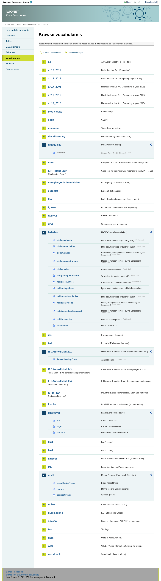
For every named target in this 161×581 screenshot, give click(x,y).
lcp (50, 467)
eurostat (53, 191)
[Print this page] (135, 2)
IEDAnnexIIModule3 (60, 369)
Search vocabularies (52, 53)
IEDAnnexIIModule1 (60, 351)
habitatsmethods (65, 303)
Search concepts (76, 53)
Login (129, 2)
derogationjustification (68, 275)
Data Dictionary (29, 24)
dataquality (54, 144)
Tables (9, 41)
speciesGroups (64, 495)
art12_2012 (54, 70)
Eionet (18, 24)
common (53, 128)
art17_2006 (54, 86)
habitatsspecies (64, 319)
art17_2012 (54, 95)
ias (50, 335)
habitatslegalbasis (65, 288)
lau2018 (52, 458)
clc (58, 420)
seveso (52, 521)
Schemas (10, 52)
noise (51, 504)
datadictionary (56, 136)
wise (50, 546)
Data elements (13, 47)
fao (50, 199)
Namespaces (12, 69)
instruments (62, 325)
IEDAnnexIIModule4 (60, 381)
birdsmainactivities (66, 246)
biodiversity (55, 111)
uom (50, 537)
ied (50, 343)
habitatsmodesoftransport (69, 311)
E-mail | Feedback (15, 571)
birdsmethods (63, 253)
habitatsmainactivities (67, 296)
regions (60, 489)
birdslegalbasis (64, 240)
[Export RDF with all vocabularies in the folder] (151, 145)
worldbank (54, 554)
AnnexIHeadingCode (67, 359)
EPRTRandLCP (57, 171)
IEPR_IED (54, 392)
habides (53, 232)
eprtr (51, 162)
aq (49, 62)
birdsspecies (63, 269)
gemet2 (52, 215)
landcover (54, 412)
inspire (52, 404)
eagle (59, 426)
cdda (51, 120)
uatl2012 (61, 432)
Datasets (10, 35)
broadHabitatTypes (66, 483)
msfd (51, 475)
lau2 (50, 450)
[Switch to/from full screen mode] (139, 2)
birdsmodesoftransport (68, 261)
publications (55, 513)
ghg (50, 224)
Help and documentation (18, 30)
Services (10, 63)
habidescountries (65, 282)
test (50, 529)
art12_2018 (54, 78)
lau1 (50, 442)
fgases (52, 207)
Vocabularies (13, 58)
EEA (18, 2)
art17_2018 (54, 103)
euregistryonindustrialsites (64, 182)
